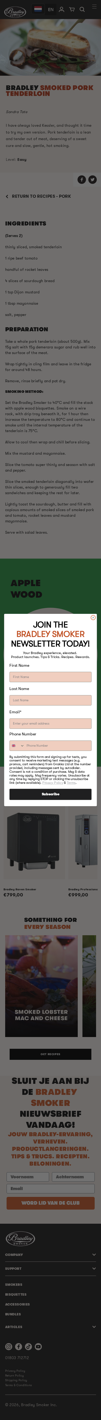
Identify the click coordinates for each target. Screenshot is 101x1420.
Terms (71, 783)
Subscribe (50, 794)
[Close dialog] (93, 617)
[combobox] (17, 746)
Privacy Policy (52, 783)
